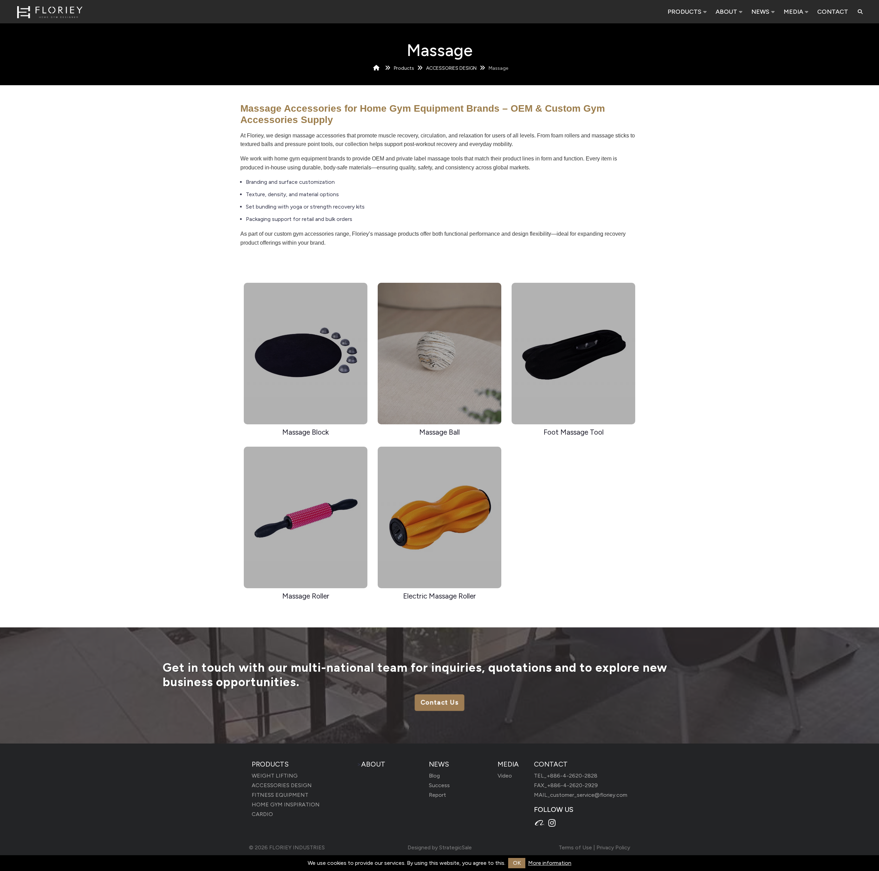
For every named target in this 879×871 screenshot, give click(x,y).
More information (549, 863)
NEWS (760, 11)
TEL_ (565, 775)
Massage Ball (439, 432)
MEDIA (793, 11)
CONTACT (832, 11)
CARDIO (262, 814)
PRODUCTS (684, 11)
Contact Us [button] (439, 703)
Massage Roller (305, 596)
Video (505, 775)
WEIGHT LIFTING (275, 775)
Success (439, 785)
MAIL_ (580, 795)
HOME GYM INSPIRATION (286, 804)
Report (437, 795)
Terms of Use (575, 847)
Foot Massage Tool (574, 432)
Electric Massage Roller (439, 596)
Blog (434, 775)
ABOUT (726, 11)
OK (517, 863)
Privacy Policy (613, 847)
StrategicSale (455, 847)
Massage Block (305, 432)
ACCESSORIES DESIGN (451, 68)
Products (404, 68)
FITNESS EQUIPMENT (280, 795)
